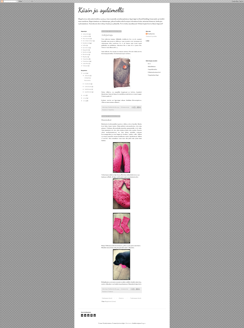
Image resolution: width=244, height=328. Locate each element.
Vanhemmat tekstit (135, 298)
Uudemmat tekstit (107, 298)
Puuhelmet (86, 61)
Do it (149, 63)
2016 (84, 73)
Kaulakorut (86, 43)
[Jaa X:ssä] (136, 107)
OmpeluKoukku (152, 69)
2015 (84, 95)
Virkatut (110, 291)
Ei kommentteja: (125, 107)
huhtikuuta (88, 89)
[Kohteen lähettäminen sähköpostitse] (133, 107)
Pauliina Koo (151, 34)
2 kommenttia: (124, 289)
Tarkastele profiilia (151, 36)
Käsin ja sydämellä (101, 10)
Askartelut (86, 34)
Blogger (143, 323)
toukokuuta (88, 86)
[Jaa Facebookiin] (138, 107)
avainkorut (86, 36)
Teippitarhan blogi (153, 75)
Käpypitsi (85, 50)
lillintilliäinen (152, 66)
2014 (84, 98)
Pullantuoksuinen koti (154, 72)
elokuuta (87, 75)
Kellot (84, 45)
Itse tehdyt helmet (88, 41)
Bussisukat (106, 120)
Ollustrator (128, 323)
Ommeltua (111, 109)
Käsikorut (85, 52)
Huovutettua (86, 38)
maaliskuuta (88, 92)
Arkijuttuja (107, 35)
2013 (84, 100)
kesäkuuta (88, 84)
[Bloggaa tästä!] (134, 107)
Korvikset (85, 47)
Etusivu (121, 298)
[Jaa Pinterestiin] (140, 107)
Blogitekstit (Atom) (110, 301)
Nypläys (85, 57)
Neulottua (85, 54)
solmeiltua (86, 63)
